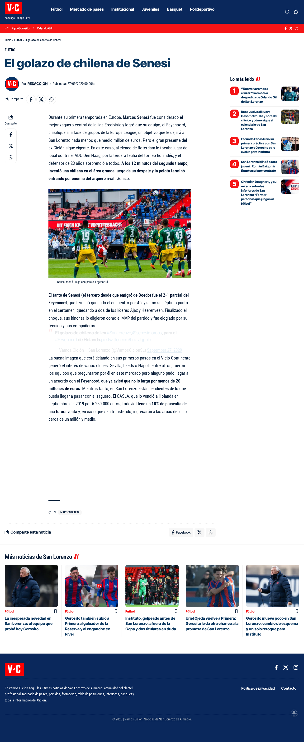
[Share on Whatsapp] (51, 99)
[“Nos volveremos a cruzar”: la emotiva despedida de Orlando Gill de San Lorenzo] (290, 94)
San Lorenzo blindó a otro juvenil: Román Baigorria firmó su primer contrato (259, 166)
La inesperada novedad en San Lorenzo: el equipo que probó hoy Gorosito (28, 623)
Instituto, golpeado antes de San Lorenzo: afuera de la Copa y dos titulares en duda (150, 623)
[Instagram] (296, 28)
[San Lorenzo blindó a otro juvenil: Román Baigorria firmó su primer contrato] (290, 167)
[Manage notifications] (294, 712)
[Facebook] (285, 28)
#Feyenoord (66, 339)
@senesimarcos (147, 333)
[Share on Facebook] (31, 99)
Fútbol (18, 40)
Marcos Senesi (69, 512)
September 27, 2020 (164, 350)
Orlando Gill (44, 28)
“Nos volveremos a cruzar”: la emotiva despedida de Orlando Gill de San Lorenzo (259, 95)
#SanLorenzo (119, 333)
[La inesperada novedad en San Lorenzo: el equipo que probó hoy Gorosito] (31, 586)
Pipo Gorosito (20, 28)
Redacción (38, 84)
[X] (291, 28)
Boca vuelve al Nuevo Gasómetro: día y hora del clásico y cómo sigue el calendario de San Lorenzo (259, 120)
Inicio (8, 40)
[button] (287, 12)
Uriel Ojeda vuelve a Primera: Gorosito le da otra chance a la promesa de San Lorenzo (212, 623)
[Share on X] (41, 99)
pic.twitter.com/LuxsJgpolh (126, 339)
